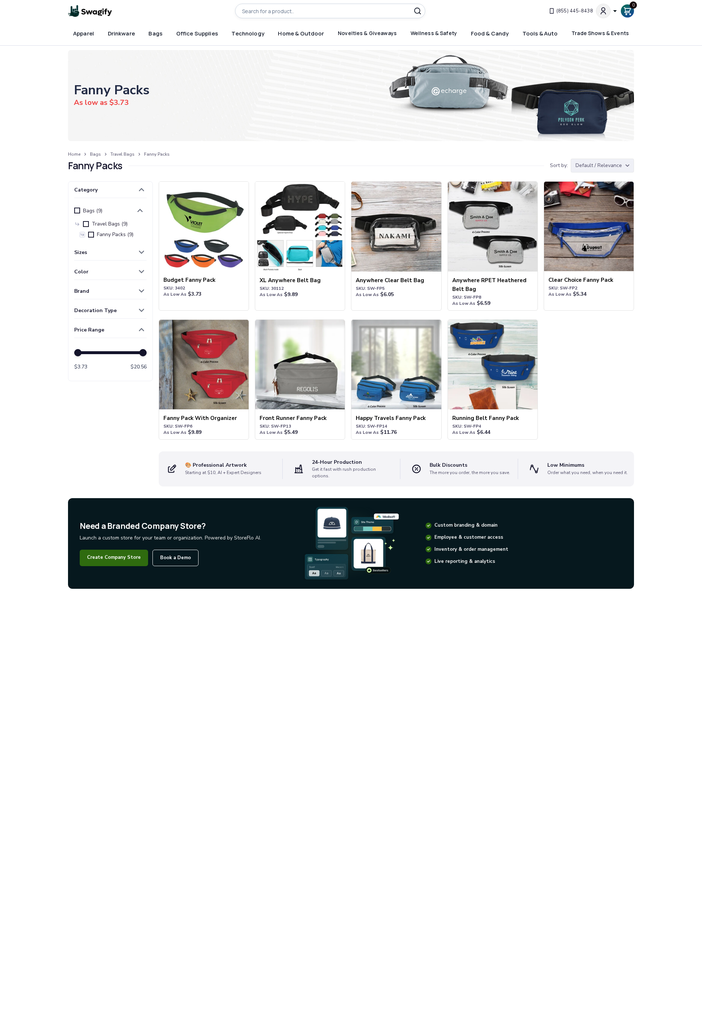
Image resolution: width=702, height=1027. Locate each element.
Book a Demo (175, 557)
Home (74, 154)
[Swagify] (90, 11)
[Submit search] (417, 11)
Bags (95, 154)
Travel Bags (122, 154)
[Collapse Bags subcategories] (140, 210)
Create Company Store (114, 557)
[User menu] (607, 11)
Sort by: (559, 165)
